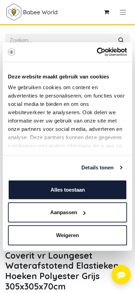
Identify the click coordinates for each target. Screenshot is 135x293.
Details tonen (97, 167)
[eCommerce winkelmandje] (106, 12)
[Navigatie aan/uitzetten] (123, 12)
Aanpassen (63, 212)
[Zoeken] (121, 40)
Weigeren (67, 235)
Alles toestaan (68, 189)
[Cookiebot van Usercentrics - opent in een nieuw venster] (97, 52)
